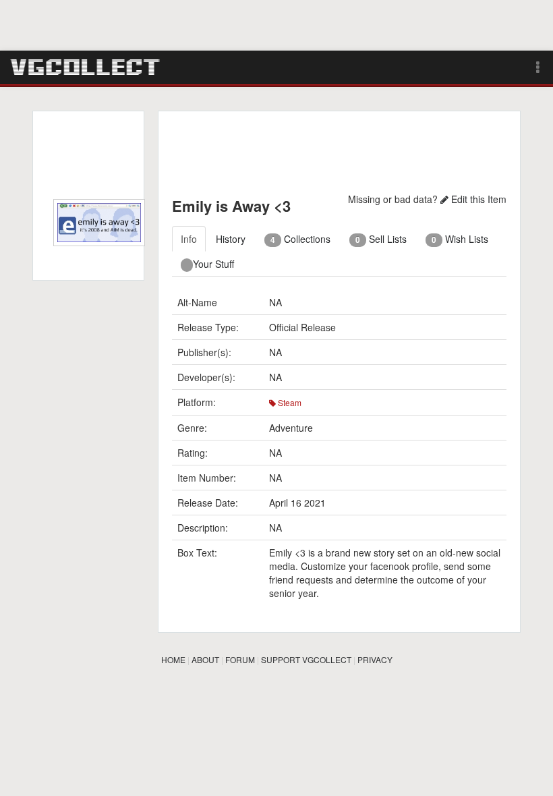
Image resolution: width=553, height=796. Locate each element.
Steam (288, 402)
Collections (300, 239)
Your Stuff (213, 264)
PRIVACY (374, 659)
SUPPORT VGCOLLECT (306, 659)
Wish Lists (460, 239)
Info (189, 239)
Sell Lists (381, 239)
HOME (173, 659)
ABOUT (205, 659)
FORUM (240, 659)
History (230, 239)
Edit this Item (477, 199)
